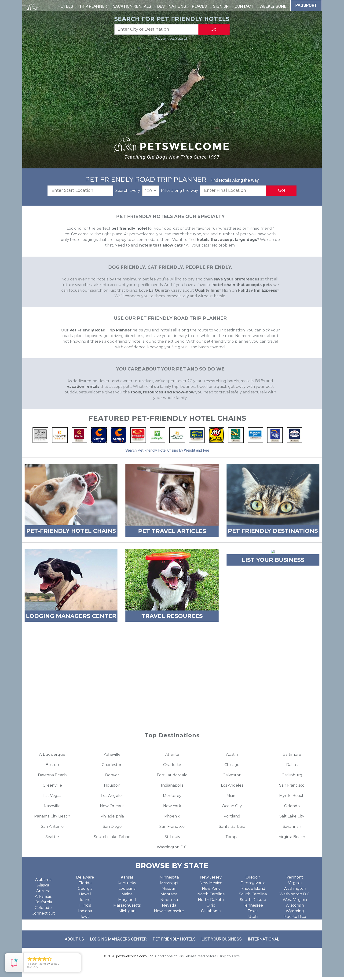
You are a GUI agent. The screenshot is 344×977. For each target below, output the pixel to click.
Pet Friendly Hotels (174, 939)
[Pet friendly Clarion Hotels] (79, 434)
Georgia (85, 888)
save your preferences (236, 279)
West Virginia (295, 899)
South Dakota (253, 899)
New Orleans (112, 806)
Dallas (291, 765)
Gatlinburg (292, 775)
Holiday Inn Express (257, 290)
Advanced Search (171, 38)
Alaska (43, 885)
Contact (243, 6)
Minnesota (169, 877)
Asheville (112, 754)
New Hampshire (169, 911)
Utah (253, 916)
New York (172, 806)
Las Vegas (52, 795)
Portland (231, 816)
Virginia (295, 883)
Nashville (52, 806)
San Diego (112, 826)
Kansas (127, 877)
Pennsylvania (253, 883)
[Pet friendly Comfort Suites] (118, 434)
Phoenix (172, 816)
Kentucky (127, 883)
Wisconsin (294, 905)
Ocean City (232, 806)
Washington (294, 888)
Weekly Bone (273, 6)
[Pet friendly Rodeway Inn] (255, 434)
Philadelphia (112, 816)
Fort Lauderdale (172, 775)
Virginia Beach (292, 837)
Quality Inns (207, 290)
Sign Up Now (172, 702)
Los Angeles (232, 785)
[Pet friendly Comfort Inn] (99, 434)
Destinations (171, 6)
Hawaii (85, 894)
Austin (232, 754)
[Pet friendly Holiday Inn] (157, 434)
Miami (232, 795)
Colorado (43, 907)
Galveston (232, 775)
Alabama (43, 879)
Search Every (127, 190)
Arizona (43, 891)
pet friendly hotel (129, 228)
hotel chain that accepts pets (242, 285)
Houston (112, 785)
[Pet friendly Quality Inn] (236, 434)
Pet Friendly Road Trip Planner (101, 330)
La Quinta (158, 290)
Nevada (169, 905)
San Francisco (291, 785)
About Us (74, 939)
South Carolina (253, 894)
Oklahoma (211, 911)
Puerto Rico (295, 916)
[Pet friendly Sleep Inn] (275, 434)
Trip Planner (93, 6)
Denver (112, 775)
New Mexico (211, 883)
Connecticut (43, 913)
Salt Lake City (291, 816)
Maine (127, 894)
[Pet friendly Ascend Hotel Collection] (40, 434)
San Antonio (52, 826)
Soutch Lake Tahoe (112, 837)
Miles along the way (179, 190)
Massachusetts (127, 905)
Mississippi (169, 883)
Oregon (252, 877)
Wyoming (295, 911)
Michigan (127, 911)
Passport (306, 5)
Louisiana (126, 888)
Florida (85, 883)
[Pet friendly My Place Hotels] (216, 434)
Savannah (292, 826)
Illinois (85, 905)
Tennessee (253, 905)
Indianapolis (172, 785)
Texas (253, 911)
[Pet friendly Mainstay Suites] (197, 434)
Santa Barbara (232, 826)
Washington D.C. (172, 847)
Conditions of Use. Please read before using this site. (198, 956)
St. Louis (172, 837)
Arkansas (43, 896)
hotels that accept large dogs (227, 239)
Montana (169, 894)
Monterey (172, 795)
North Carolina (211, 894)
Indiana (85, 911)
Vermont (294, 877)
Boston (52, 765)
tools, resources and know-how (162, 392)
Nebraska (169, 899)
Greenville (52, 785)
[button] (150, 190)
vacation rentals (83, 386)
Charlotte (172, 765)
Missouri (168, 888)
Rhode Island (253, 888)
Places (199, 6)
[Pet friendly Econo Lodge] (138, 434)
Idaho (85, 899)
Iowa (85, 916)
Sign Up (221, 6)
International (263, 939)
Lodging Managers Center (118, 939)
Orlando (292, 806)
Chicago (231, 765)
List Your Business (221, 939)
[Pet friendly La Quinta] (177, 434)
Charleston (112, 765)
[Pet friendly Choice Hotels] (60, 434)
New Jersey (211, 877)
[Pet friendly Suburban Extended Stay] (294, 434)
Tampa (231, 837)
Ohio (210, 905)
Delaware (85, 877)
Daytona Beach (52, 775)
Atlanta (172, 754)
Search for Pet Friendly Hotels (172, 18)
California (43, 902)
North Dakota (211, 899)
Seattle (52, 837)
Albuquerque (52, 754)
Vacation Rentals (132, 6)
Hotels (65, 6)
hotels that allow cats (161, 245)
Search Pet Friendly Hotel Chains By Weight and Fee (167, 450)
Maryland (127, 899)
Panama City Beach (52, 816)
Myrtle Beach (291, 795)
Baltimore (292, 754)
